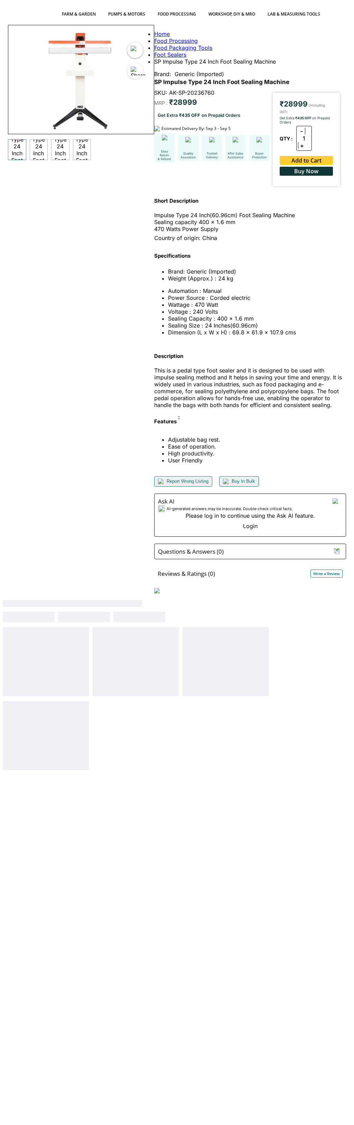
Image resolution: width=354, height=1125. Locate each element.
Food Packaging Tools (183, 47)
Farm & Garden (79, 14)
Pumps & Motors (126, 14)
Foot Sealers (170, 54)
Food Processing (177, 14)
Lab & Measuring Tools (294, 14)
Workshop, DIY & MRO (231, 14)
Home (162, 33)
